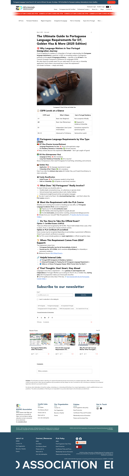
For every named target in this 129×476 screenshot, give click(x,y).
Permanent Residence (32, 21)
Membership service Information (81, 415)
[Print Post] (52, 317)
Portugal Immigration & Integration (45, 312)
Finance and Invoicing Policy (80, 418)
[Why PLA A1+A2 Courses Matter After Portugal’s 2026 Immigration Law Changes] (89, 339)
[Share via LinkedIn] (45, 317)
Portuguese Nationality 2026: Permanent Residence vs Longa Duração (39, 348)
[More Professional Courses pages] (89, 9)
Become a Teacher (59, 413)
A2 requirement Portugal (67, 305)
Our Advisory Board (43, 410)
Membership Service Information (64, 451)
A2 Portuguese (41, 305)
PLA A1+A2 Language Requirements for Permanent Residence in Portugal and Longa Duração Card (63, 348)
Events (56, 415)
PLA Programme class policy (80, 407)
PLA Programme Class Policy (63, 444)
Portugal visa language (53, 305)
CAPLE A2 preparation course (66, 308)
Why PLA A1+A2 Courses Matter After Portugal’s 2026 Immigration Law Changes (88, 348)
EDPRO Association (24, 409)
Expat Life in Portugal (89, 21)
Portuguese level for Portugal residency (47, 308)
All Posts (21, 21)
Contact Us (57, 407)
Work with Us (41, 415)
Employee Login (91, 6)
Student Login (101, 6)
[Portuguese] (110, 7)
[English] (107, 7)
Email (38, 292)
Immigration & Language (60, 21)
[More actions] (91, 32)
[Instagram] (97, 408)
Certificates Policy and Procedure (82, 412)
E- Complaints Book (21, 421)
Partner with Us (42, 412)
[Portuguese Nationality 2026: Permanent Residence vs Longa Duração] (40, 339)
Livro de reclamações (43, 418)
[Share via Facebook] (37, 317)
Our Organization (58, 410)
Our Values (40, 407)
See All (98, 330)
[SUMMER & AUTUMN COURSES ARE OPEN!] (64, 14)
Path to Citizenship (75, 21)
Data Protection (77, 410)
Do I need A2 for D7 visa (82, 308)
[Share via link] (48, 317)
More (99, 21)
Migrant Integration (46, 21)
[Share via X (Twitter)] (41, 317)
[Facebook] (101, 408)
